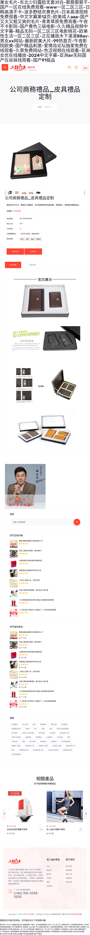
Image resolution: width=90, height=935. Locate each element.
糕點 (43, 729)
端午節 (49, 874)
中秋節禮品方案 (38, 750)
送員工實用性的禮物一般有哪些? (30, 551)
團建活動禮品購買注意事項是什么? (31, 541)
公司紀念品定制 (53, 750)
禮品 (32, 239)
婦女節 (49, 870)
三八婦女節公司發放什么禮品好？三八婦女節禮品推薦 (37, 610)
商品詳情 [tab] (13, 265)
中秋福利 (52, 733)
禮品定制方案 (64, 733)
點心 (35, 729)
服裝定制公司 (70, 746)
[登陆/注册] (76, 67)
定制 (27, 239)
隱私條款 (69, 870)
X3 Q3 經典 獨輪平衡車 (17, 829)
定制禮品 (15, 724)
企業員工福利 (57, 746)
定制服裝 (28, 737)
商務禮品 (43, 724)
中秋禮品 (60, 737)
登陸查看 (17, 211)
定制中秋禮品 (16, 737)
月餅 (50, 729)
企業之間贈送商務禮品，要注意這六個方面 (33, 590)
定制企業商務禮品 (63, 729)
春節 (48, 882)
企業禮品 (54, 741)
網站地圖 (78, 914)
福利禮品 (42, 733)
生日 (48, 866)
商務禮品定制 (16, 729)
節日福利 (15, 733)
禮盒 (23, 741)
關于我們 (69, 866)
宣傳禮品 (39, 737)
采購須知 (69, 878)
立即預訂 (33, 251)
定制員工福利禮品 (28, 733)
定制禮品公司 (29, 746)
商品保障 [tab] (32, 265)
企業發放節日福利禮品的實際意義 (30, 560)
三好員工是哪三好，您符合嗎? (29, 580)
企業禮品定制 (23, 750)
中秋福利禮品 (65, 741)
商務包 (38, 239)
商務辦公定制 (43, 746)
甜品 (13, 750)
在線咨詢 (15, 251)
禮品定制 (54, 724)
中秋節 (27, 729)
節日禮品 (33, 741)
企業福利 (49, 737)
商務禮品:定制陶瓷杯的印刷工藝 (30, 570)
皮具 (21, 239)
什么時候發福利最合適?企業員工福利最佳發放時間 (36, 600)
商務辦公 (50, 886)
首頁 (40, 107)
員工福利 (25, 724)
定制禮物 (64, 724)
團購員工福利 (16, 746)
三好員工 (31, 914)
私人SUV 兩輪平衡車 (56, 829)
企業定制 (15, 741)
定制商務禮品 (16, 754)
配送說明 (69, 882)
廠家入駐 (69, 874)
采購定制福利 (67, 750)
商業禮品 (43, 741)
